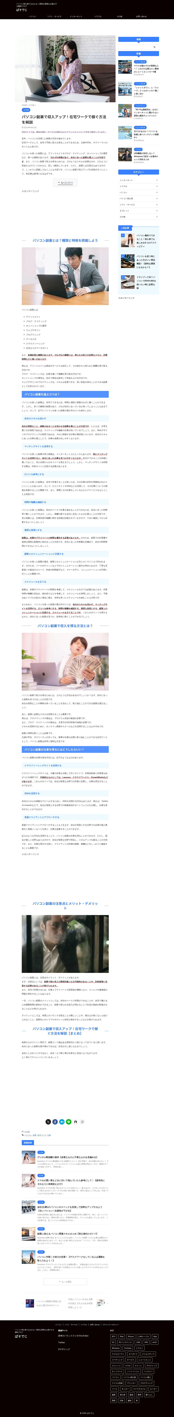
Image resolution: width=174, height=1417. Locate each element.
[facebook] (55, 1122)
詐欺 (121, 1400)
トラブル (97, 16)
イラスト (139, 1348)
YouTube (127, 1348)
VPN (146, 1342)
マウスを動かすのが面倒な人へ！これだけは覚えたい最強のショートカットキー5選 (146, 68)
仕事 (49, 1135)
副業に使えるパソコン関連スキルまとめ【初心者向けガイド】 (67, 1233)
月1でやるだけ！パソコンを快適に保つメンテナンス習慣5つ (146, 134)
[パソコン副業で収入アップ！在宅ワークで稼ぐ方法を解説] (62, 1122)
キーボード (133, 1354)
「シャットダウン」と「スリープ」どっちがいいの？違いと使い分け (146, 90)
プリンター (131, 1383)
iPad (121, 1336)
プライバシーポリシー (110, 1325)
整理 (139, 1395)
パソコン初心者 (129, 1377)
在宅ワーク (41, 1135)
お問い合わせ (141, 16)
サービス (130, 1360)
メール (114, 1389)
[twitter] (48, 1122)
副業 (34, 1135)
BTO (113, 1336)
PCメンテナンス (125, 1342)
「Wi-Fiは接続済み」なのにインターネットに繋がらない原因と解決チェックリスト (146, 112)
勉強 (131, 1395)
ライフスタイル (139, 1389)
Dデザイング (64, 1349)
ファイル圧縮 (117, 1383)
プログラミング (146, 1383)
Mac (155, 1336)
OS (113, 1342)
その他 (119, 16)
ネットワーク (117, 1371)
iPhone (131, 1336)
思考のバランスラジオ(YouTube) (73, 1335)
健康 (113, 1395)
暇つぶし (149, 1395)
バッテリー (148, 1371)
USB (138, 1342)
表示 (70, 182)
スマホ (127, 1365)
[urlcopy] (82, 1122)
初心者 (122, 1395)
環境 (113, 1400)
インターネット (76, 16)
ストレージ (116, 1365)
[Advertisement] (65, 212)
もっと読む (67, 1281)
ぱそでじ (21, 9)
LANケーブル (143, 1336)
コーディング (117, 1360)
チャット (138, 1365)
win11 (154, 1342)
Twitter (61, 1342)
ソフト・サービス (54, 16)
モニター (125, 1389)
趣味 (129, 1400)
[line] (68, 1122)
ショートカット (145, 1360)
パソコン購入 (145, 1377)
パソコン (32, 16)
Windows (116, 1348)
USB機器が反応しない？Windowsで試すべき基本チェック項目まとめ (146, 156)
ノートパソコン (133, 1371)
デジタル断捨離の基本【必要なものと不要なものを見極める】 (67, 1157)
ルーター (153, 1389)
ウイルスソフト (118, 1354)
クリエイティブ (148, 1354)
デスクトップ (152, 1365)
